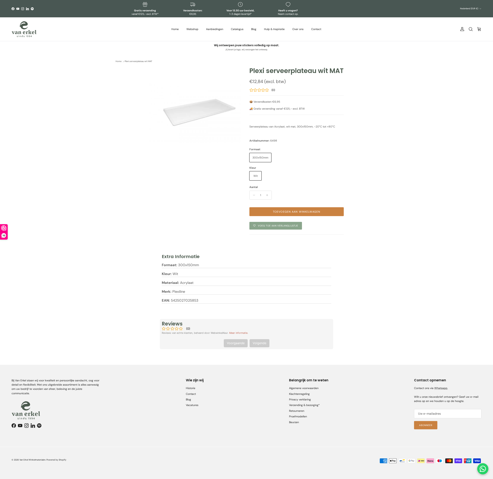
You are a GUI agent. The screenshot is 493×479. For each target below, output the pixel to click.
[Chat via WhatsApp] (482, 468)
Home (175, 29)
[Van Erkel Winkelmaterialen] (24, 29)
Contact (316, 29)
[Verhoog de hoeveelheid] (268, 195)
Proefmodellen (298, 416)
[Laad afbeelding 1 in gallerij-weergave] (195, 113)
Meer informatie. (238, 332)
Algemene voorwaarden (304, 388)
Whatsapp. (441, 388)
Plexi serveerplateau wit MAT (138, 61)
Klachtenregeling (299, 394)
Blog (253, 29)
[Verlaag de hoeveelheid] (253, 195)
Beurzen (294, 422)
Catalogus (237, 29)
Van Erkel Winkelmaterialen (32, 459)
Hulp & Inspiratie (274, 29)
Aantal (253, 187)
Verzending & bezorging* (304, 405)
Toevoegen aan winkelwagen (296, 211)
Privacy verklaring (300, 399)
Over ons (298, 29)
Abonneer (425, 425)
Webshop (192, 29)
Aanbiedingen (214, 29)
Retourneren (296, 411)
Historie (190, 388)
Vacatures (192, 405)
